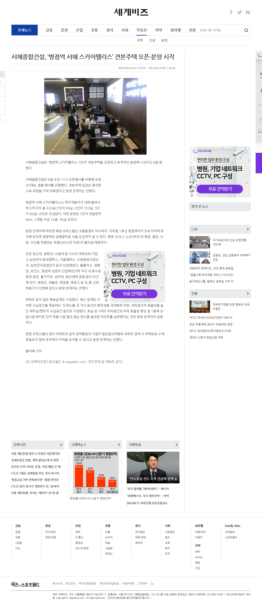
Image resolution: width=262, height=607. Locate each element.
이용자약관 (128, 583)
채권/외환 (50, 537)
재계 (77, 531)
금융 (49, 30)
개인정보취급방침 (109, 583)
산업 (79, 30)
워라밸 (175, 30)
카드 (17, 548)
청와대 (138, 542)
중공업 (79, 542)
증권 (64, 30)
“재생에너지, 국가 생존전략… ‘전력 (148, 495)
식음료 (109, 548)
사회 (124, 30)
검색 (246, 30)
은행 (17, 531)
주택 (140, 40)
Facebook (231, 12)
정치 (109, 30)
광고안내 (71, 583)
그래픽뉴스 (78, 445)
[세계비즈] (131, 12)
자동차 (198, 537)
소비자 (109, 537)
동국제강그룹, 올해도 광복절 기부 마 (211, 281)
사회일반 (170, 531)
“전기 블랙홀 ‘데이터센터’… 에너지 (148, 488)
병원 (197, 562)
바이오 (198, 557)
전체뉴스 (25, 30)
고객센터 (143, 583)
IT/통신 (79, 537)
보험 (17, 537)
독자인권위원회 (87, 583)
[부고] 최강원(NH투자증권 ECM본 (210, 330)
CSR (194, 229)
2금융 (18, 542)
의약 (158, 30)
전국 (167, 553)
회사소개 (57, 583)
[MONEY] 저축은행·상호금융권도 (147, 503)
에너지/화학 (82, 548)
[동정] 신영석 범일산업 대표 (206, 337)
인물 (192, 30)
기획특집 (135, 445)
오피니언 (19, 445)
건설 (152, 40)
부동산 (142, 30)
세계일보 (230, 531)
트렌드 (109, 553)
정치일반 (140, 531)
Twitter (239, 12)
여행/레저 (200, 531)
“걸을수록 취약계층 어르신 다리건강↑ (211, 274)
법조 (167, 537)
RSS (152, 583)
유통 (94, 30)
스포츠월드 (231, 537)
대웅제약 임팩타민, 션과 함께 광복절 (211, 268)
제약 (197, 551)
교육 (167, 542)
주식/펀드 (50, 531)
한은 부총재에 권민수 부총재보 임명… (212, 324)
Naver (248, 12)
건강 (197, 568)
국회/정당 (140, 537)
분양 (164, 40)
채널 (107, 542)
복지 (167, 548)
